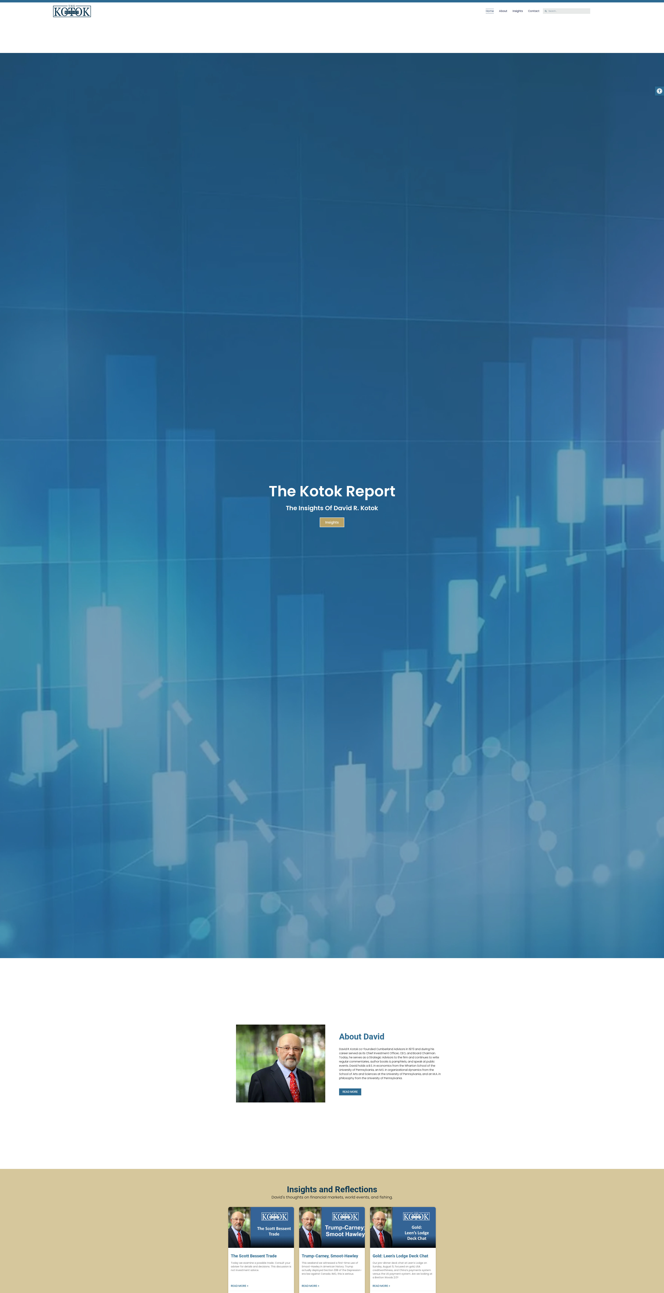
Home (490, 11)
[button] (659, 91)
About (503, 11)
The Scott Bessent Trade (254, 1256)
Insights (518, 11)
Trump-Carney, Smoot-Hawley (330, 1256)
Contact (534, 11)
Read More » (239, 1286)
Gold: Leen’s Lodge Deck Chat (400, 1256)
